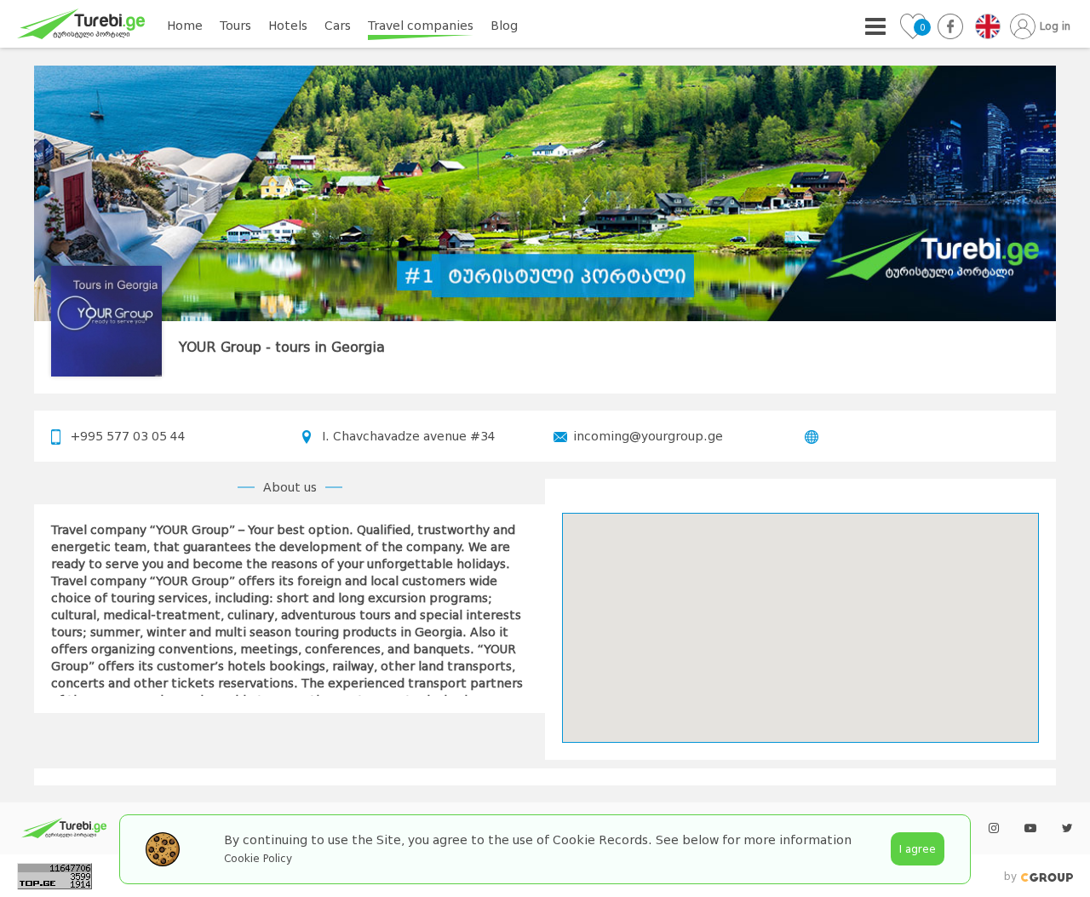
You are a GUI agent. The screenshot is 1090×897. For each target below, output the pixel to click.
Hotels (287, 25)
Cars (337, 25)
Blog (504, 25)
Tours (235, 25)
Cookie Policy (258, 859)
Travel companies (420, 25)
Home (185, 25)
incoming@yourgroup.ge (648, 436)
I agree (917, 848)
